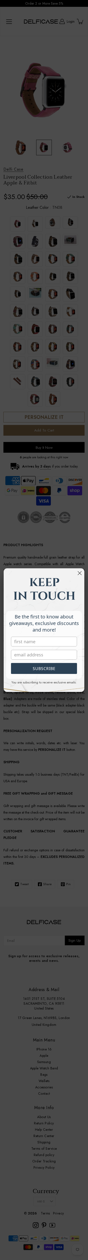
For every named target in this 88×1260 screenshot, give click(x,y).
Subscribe (44, 668)
